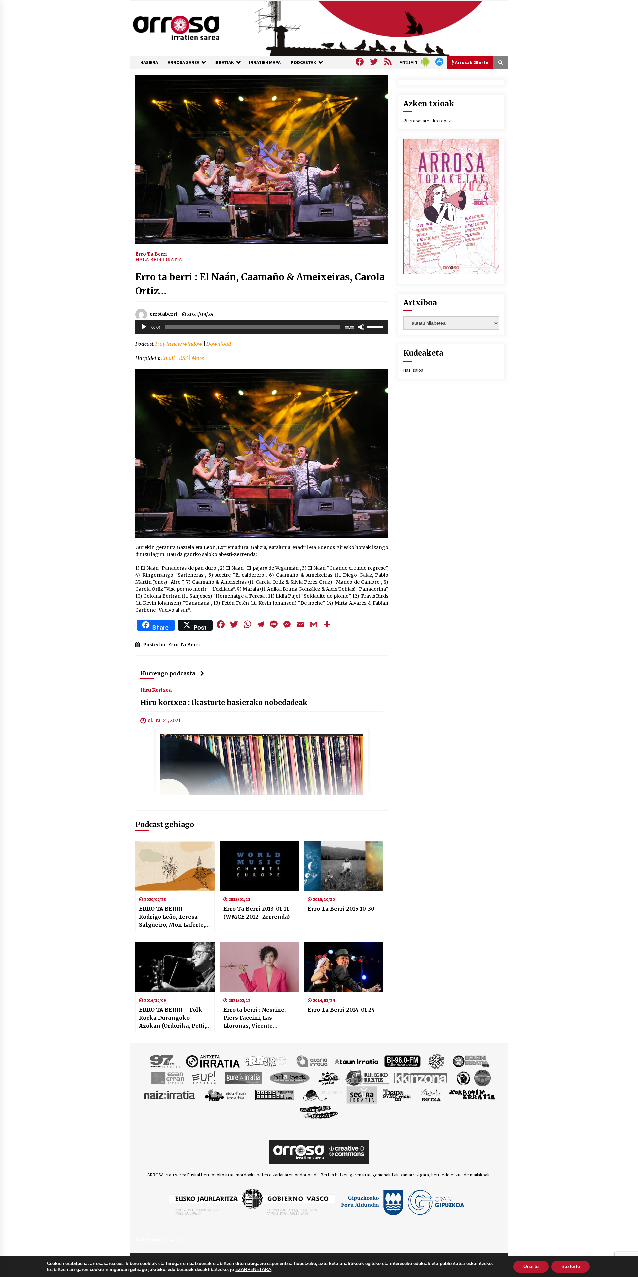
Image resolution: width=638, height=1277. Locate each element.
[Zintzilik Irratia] (319, 1112)
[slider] (376, 326)
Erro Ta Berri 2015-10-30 (341, 908)
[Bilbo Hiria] (402, 1061)
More (198, 358)
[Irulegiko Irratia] (367, 1078)
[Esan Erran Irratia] (167, 1078)
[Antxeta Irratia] (213, 1061)
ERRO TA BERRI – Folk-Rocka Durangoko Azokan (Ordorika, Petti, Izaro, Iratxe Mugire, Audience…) (172, 1018)
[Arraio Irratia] (266, 1061)
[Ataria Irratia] (312, 1061)
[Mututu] (361, 327)
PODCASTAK (303, 62)
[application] (261, 327)
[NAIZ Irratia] (170, 1095)
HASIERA (149, 62)
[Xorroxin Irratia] (472, 1095)
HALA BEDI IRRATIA (158, 260)
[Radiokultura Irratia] (274, 1095)
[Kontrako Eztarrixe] (462, 1078)
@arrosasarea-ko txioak (427, 121)
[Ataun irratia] (356, 1061)
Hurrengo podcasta (167, 673)
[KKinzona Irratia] (421, 1078)
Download (218, 344)
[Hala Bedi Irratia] (289, 1078)
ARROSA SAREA (183, 62)
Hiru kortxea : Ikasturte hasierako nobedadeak (224, 702)
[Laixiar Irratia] (482, 1078)
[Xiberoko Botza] (430, 1095)
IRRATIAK (224, 62)
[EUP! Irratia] (204, 1078)
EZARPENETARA (253, 1270)
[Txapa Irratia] (396, 1095)
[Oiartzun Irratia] (225, 1095)
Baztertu (570, 1266)
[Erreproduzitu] (144, 327)
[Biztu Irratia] (436, 1061)
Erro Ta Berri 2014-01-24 (341, 1009)
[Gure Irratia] (243, 1078)
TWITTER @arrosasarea (158, 1239)
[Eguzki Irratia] (470, 1061)
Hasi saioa (413, 370)
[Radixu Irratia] (322, 1095)
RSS (183, 358)
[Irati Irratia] (329, 1078)
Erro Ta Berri (151, 253)
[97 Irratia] (165, 1061)
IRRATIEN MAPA (265, 62)
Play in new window (178, 344)
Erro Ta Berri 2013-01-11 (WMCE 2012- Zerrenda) (256, 912)
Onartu (531, 1266)
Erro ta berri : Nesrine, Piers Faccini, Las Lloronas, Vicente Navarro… (254, 1018)
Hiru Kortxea (156, 690)
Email (168, 358)
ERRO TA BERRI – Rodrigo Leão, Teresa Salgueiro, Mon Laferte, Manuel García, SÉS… (172, 917)
